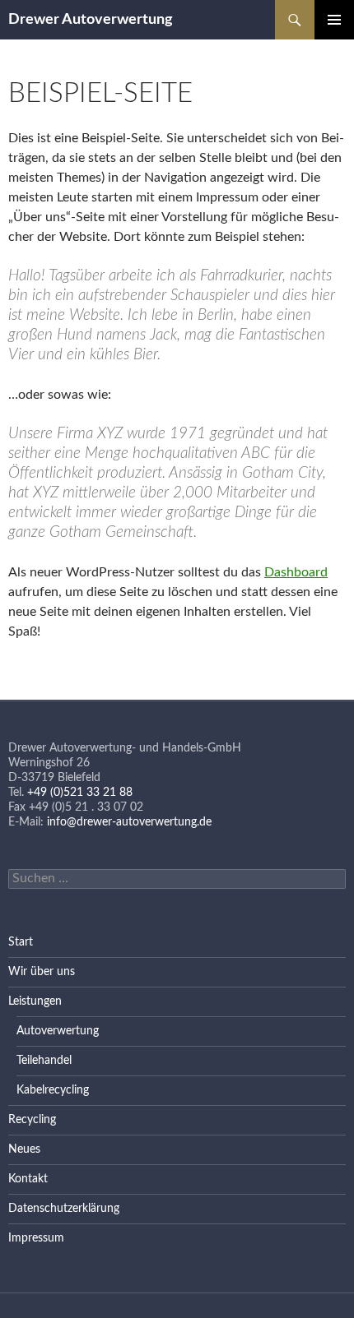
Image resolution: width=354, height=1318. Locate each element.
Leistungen (35, 1001)
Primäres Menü (334, 19)
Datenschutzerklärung (63, 1208)
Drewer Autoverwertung (90, 19)
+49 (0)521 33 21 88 (80, 792)
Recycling (32, 1120)
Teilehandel (44, 1060)
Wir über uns (41, 972)
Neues (24, 1149)
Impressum (36, 1238)
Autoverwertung (57, 1031)
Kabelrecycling (52, 1090)
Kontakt (28, 1179)
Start (20, 942)
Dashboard (296, 572)
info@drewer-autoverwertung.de (129, 822)
